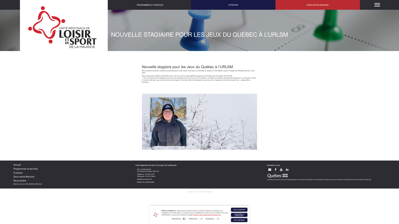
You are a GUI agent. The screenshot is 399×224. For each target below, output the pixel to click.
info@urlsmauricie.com (144, 179)
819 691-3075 (149, 174)
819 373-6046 (150, 176)
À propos (18, 172)
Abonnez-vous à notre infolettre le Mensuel (28, 184)
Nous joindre (20, 180)
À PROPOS (233, 5)
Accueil (17, 164)
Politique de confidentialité (145, 182)
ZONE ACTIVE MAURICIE (318, 5)
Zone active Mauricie (24, 176)
